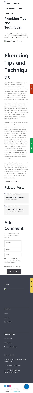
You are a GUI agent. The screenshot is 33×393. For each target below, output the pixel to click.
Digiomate (17, 391)
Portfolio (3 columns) (22, 37)
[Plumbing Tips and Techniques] (16, 41)
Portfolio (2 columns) (10, 37)
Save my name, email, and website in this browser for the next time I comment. (12, 261)
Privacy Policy (16, 267)
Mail (20, 8)
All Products (10, 8)
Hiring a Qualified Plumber (15, 209)
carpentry (13, 200)
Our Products (8, 322)
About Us (16, 3)
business (10, 182)
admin (24, 34)
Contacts (9, 13)
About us (6, 318)
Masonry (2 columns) (10, 36)
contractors (20, 212)
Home (8, 3)
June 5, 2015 (9, 34)
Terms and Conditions (10, 347)
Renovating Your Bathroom (15, 197)
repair (7, 213)
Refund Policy (8, 343)
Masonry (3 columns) (21, 36)
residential (16, 182)
